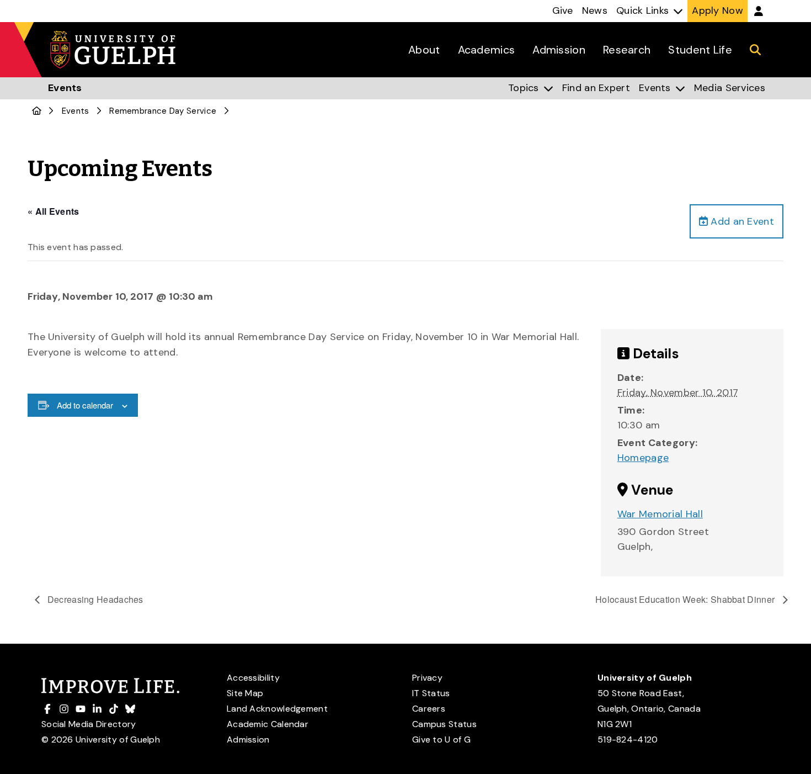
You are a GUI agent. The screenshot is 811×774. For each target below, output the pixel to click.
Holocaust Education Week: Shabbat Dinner (686, 599)
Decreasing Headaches (94, 599)
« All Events (53, 211)
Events (75, 110)
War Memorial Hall (660, 514)
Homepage (643, 457)
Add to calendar (85, 405)
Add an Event (741, 221)
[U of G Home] (36, 110)
